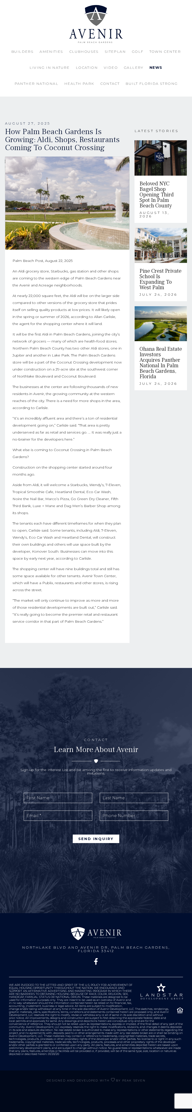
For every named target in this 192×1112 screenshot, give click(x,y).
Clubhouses (84, 51)
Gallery (134, 67)
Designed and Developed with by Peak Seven (96, 1080)
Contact (110, 83)
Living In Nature (50, 67)
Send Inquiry (96, 839)
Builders (22, 51)
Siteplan (115, 51)
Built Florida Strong (152, 83)
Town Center (165, 51)
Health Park (79, 83)
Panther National (36, 83)
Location (87, 67)
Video (111, 67)
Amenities (51, 51)
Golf (138, 51)
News (156, 67)
